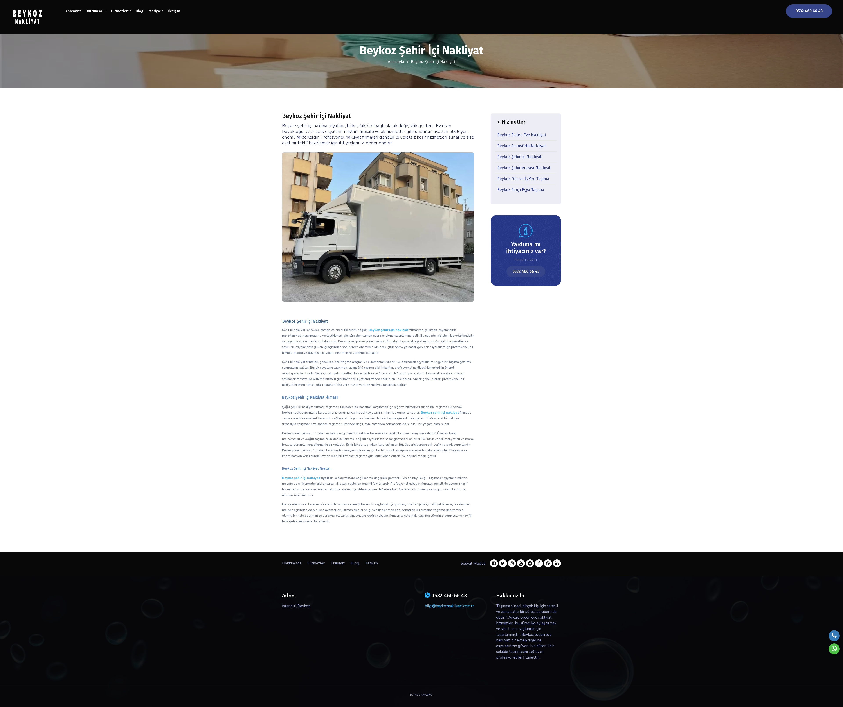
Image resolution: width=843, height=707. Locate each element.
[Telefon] (834, 635)
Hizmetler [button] (119, 11)
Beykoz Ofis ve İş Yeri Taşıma (523, 178)
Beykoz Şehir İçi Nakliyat (519, 156)
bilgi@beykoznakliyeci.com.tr (449, 606)
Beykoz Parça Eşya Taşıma (520, 189)
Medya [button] (154, 11)
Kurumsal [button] (95, 11)
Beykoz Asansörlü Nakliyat (521, 145)
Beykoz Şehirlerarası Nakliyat (524, 167)
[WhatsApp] (834, 648)
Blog (139, 11)
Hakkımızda (291, 563)
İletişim (174, 11)
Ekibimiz (338, 563)
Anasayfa (73, 11)
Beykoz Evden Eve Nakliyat (521, 134)
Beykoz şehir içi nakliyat (440, 412)
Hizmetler (316, 563)
